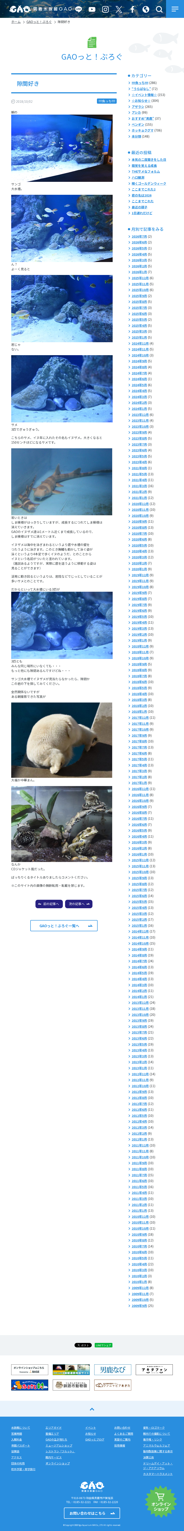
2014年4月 (139, 979)
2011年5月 (139, 1187)
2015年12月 (140, 860)
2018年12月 (140, 646)
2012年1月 (139, 1139)
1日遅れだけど (142, 213)
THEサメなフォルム (146, 171)
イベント (90, 1427)
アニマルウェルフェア (156, 1445)
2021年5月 (139, 474)
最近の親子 (139, 207)
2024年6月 (139, 379)
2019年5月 (139, 616)
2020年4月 (139, 551)
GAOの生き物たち (56, 1439)
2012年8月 (139, 1097)
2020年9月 (139, 521)
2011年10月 (140, 1157)
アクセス (16, 1457)
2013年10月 (140, 1014)
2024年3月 (139, 396)
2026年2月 (139, 266)
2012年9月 (139, 1091)
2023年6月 (139, 450)
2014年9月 (139, 949)
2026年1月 (139, 272)
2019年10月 (140, 587)
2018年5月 (139, 688)
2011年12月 (140, 1145)
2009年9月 (139, 1305)
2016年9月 (139, 806)
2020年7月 (139, 533)
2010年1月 (139, 1281)
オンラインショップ (58, 1463)
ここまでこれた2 (144, 189)
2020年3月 (139, 557)
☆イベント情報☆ (144, 94)
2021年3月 (139, 486)
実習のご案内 (122, 1439)
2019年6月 (139, 610)
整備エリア (52, 1433)
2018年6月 (139, 682)
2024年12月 (140, 343)
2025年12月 (140, 278)
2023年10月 (140, 426)
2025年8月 (139, 301)
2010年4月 (139, 1264)
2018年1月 (139, 711)
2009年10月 (140, 1299)
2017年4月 (139, 765)
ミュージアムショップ (59, 1445)
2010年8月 (139, 1240)
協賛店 (15, 1451)
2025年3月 (139, 331)
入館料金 (16, 1439)
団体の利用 (18, 1463)
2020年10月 (140, 515)
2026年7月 (139, 236)
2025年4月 (139, 325)
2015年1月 (139, 925)
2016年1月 (139, 854)
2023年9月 (139, 432)
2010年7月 (139, 1246)
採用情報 (119, 1445)
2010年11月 (140, 1222)
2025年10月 (140, 289)
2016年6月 (139, 824)
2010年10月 (140, 1228)
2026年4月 (139, 254)
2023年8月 (139, 438)
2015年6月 (139, 895)
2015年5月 (139, 901)
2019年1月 (139, 640)
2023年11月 (140, 420)
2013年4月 (139, 1050)
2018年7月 (139, 676)
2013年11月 (140, 1008)
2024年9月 (139, 361)
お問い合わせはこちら (87, 1513)
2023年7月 (139, 444)
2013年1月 (139, 1068)
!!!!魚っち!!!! (107, 101)
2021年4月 (139, 480)
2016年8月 (139, 812)
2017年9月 (139, 735)
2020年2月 (139, 563)
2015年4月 (139, 907)
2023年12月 (140, 414)
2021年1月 (139, 497)
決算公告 (148, 1457)
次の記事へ (77, 904)
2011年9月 (139, 1163)
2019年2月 (139, 634)
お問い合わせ (122, 1427)
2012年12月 (140, 1074)
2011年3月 (139, 1198)
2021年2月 (139, 491)
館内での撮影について (156, 1433)
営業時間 (16, 1433)
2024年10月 (140, 355)
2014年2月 (139, 990)
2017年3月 (139, 771)
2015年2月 (139, 919)
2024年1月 (139, 408)
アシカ (136, 112)
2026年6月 (139, 242)
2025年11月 (140, 284)
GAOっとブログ (94, 1439)
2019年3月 (139, 628)
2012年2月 (139, 1133)
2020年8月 (139, 527)
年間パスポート (20, 1445)
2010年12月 (140, 1216)
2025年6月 (139, 313)
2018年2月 (139, 705)
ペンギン (138, 124)
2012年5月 (139, 1115)
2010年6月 (139, 1252)
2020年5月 (139, 545)
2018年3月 (139, 699)
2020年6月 (139, 539)
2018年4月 (139, 694)
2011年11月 (140, 1151)
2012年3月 (139, 1127)
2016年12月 (140, 788)
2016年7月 (139, 818)
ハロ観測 (138, 177)
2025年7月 (139, 307)
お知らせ (90, 1433)
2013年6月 (139, 1038)
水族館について (20, 1427)
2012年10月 (140, 1086)
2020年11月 (140, 509)
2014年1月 (139, 996)
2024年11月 (140, 349)
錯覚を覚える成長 (144, 165)
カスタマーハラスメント (158, 1474)
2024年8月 (139, 367)
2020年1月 (139, 569)
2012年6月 (139, 1109)
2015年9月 (139, 878)
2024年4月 (139, 390)
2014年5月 (139, 973)
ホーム (16, 21)
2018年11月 (140, 652)
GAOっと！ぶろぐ (39, 21)
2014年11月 (140, 937)
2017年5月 (139, 759)
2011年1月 (139, 1210)
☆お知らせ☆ (141, 100)
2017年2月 (139, 777)
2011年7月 (139, 1175)
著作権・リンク (152, 1439)
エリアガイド (54, 1427)
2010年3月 (139, 1270)
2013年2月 (139, 1062)
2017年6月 (139, 753)
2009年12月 (140, 1288)
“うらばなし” (141, 88)
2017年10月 (140, 729)
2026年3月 (139, 260)
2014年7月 (139, 961)
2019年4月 (139, 622)
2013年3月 (139, 1056)
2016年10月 (140, 800)
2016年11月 (140, 795)
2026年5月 (139, 248)
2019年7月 (139, 604)
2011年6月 (139, 1181)
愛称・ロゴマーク (154, 1427)
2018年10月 (140, 658)
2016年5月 (139, 830)
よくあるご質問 (123, 1433)
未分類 (136, 136)
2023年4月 (139, 462)
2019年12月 (140, 575)
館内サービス (54, 1457)
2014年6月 (139, 967)
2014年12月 (140, 931)
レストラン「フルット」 (60, 1451)
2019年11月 (140, 581)
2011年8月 (139, 1169)
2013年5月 (139, 1044)
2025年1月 (139, 337)
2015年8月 (139, 884)
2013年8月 (139, 1026)
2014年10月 (140, 943)
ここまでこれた (143, 201)
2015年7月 (139, 889)
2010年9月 (139, 1234)
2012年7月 (139, 1103)
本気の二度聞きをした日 (149, 159)
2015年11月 (140, 866)
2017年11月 (140, 723)
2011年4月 (139, 1192)
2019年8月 (139, 598)
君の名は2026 (141, 195)
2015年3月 (139, 913)
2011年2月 (139, 1204)
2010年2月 (139, 1276)
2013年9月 (139, 1020)
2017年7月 (139, 747)
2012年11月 (140, 1080)
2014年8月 (139, 955)
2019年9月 (139, 592)
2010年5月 (139, 1258)
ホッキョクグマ (142, 130)
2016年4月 (139, 836)
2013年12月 (140, 1002)
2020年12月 (140, 503)
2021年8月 (139, 468)
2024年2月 (139, 402)
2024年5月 (139, 385)
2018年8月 (139, 670)
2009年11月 (140, 1294)
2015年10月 (140, 872)
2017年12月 (140, 717)
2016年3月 (139, 842)
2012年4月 (139, 1121)
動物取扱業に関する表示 (158, 1451)
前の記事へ (51, 904)
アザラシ (138, 106)
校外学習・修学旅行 (23, 1469)
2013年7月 (139, 1032)
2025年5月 (139, 319)
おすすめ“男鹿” (143, 118)
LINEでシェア (103, 1345)
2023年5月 (139, 456)
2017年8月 (139, 741)
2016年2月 (139, 848)
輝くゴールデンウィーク (149, 183)
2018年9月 (139, 664)
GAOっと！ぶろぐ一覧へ (59, 925)
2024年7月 (139, 373)
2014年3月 (139, 985)
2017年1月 (139, 782)
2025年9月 (139, 296)
